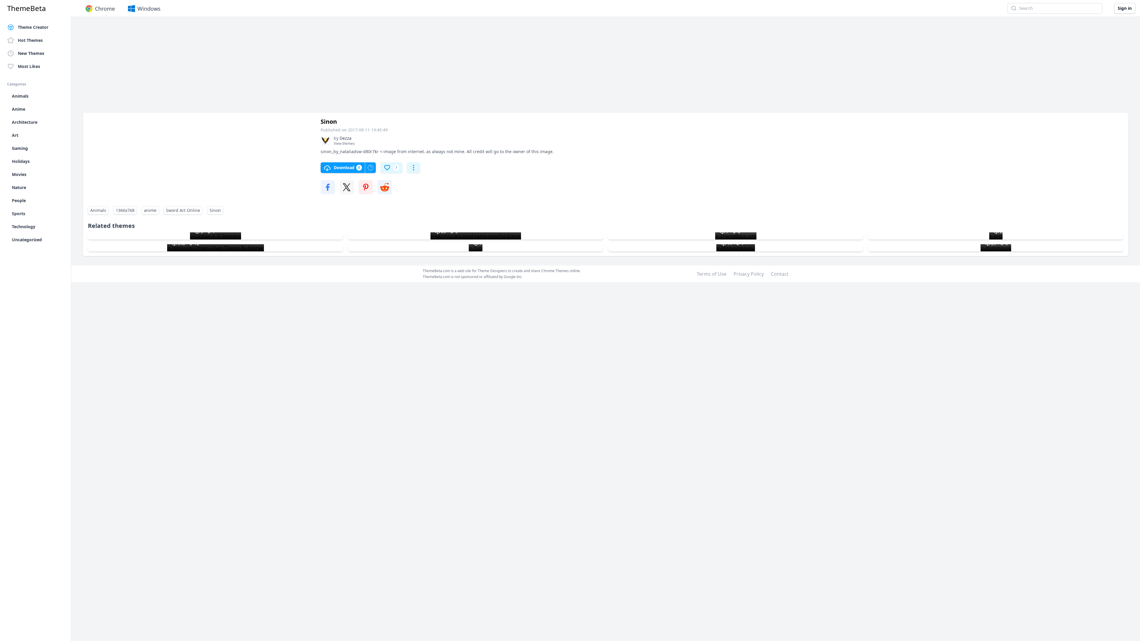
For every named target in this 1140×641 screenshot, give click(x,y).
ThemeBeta (26, 8)
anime (150, 210)
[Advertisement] (261, 67)
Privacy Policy (749, 274)
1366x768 (125, 210)
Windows (149, 8)
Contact (779, 274)
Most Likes (29, 66)
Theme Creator (33, 27)
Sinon (215, 210)
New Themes (31, 53)
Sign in (1125, 8)
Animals (98, 210)
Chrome (105, 8)
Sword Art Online (183, 210)
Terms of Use (711, 274)
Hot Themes (30, 40)
